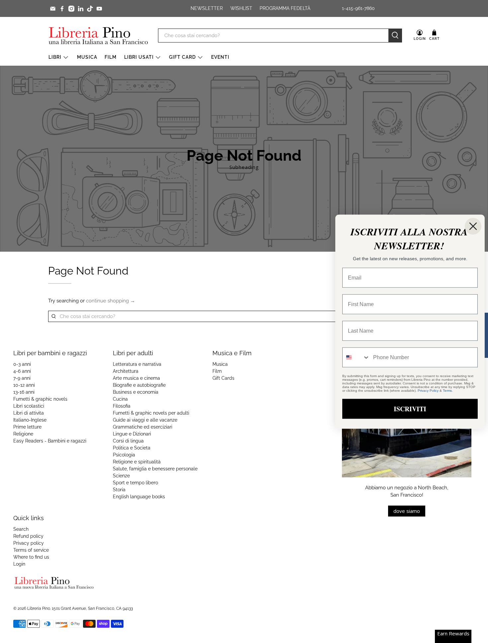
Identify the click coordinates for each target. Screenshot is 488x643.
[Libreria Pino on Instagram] (71, 9)
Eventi (220, 57)
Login (19, 564)
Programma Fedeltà (285, 8)
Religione (23, 434)
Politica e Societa (131, 447)
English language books (139, 496)
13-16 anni (24, 392)
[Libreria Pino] (98, 35)
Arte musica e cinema (136, 378)
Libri (54, 57)
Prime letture (27, 427)
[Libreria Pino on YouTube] (99, 9)
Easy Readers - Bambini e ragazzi (49, 440)
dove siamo (406, 511)
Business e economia (135, 392)
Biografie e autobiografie (139, 385)
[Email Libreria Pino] (53, 9)
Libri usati (139, 57)
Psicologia (124, 454)
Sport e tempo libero (135, 482)
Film (111, 57)
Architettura (125, 371)
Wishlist (241, 8)
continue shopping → (110, 301)
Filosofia (121, 406)
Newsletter (207, 8)
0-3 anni (22, 364)
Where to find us (31, 557)
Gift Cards (223, 378)
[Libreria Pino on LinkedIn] (81, 9)
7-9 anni (22, 378)
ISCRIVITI (410, 408)
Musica (87, 57)
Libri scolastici (28, 406)
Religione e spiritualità (137, 461)
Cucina (120, 399)
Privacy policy (28, 543)
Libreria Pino (38, 608)
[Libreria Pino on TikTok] (90, 9)
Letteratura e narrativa (137, 364)
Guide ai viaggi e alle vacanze (145, 420)
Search (21, 529)
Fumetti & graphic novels (40, 399)
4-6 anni (22, 371)
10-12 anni (24, 385)
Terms (447, 390)
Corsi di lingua (128, 440)
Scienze (121, 475)
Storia (119, 489)
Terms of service (31, 550)
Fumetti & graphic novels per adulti (151, 413)
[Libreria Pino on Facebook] (62, 9)
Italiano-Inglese (29, 420)
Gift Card (182, 57)
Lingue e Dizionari (132, 434)
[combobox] (356, 357)
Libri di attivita (28, 413)
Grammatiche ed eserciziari (142, 427)
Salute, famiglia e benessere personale (155, 468)
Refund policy (28, 536)
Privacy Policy (428, 390)
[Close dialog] (473, 226)
